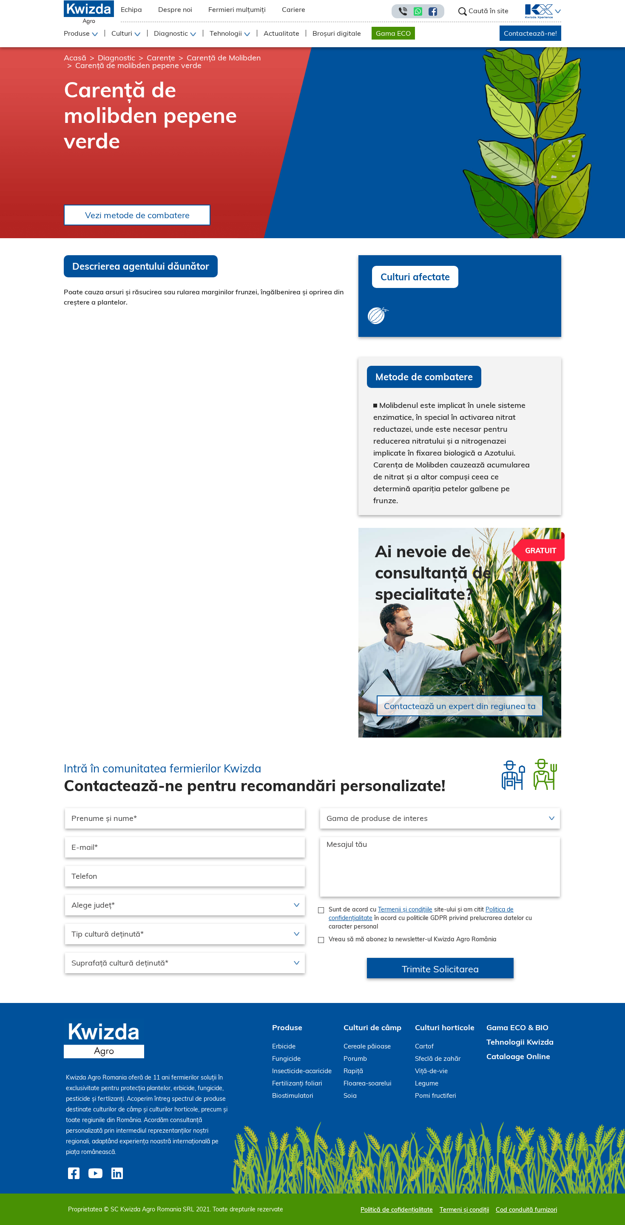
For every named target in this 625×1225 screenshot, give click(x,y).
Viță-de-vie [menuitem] (431, 1071)
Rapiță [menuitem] (353, 1071)
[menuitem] (534, 11)
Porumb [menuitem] (355, 1058)
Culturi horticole (444, 1027)
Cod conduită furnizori (526, 1210)
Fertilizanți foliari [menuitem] (297, 1083)
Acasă (75, 58)
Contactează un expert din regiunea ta (460, 706)
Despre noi (175, 9)
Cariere (293, 9)
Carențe (161, 58)
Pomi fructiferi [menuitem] (435, 1095)
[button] (557, 11)
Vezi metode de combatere (137, 215)
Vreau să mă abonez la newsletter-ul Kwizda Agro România (413, 939)
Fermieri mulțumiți (237, 9)
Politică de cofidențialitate (397, 1210)
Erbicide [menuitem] (283, 1046)
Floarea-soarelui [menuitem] (368, 1083)
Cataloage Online (518, 1056)
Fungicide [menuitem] (286, 1058)
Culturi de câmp (372, 1027)
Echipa (131, 9)
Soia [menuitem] (350, 1095)
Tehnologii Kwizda (520, 1042)
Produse (287, 1027)
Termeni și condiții (464, 1210)
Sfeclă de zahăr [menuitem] (437, 1058)
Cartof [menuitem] (424, 1046)
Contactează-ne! (530, 33)
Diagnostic (116, 58)
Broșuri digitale (336, 33)
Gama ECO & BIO (517, 1027)
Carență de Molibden (224, 58)
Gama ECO (393, 33)
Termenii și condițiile (405, 909)
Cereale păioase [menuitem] (367, 1046)
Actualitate (281, 33)
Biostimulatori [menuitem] (292, 1095)
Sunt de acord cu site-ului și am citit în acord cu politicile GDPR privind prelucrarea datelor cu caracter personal (430, 918)
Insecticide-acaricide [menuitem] (302, 1071)
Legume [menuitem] (426, 1083)
